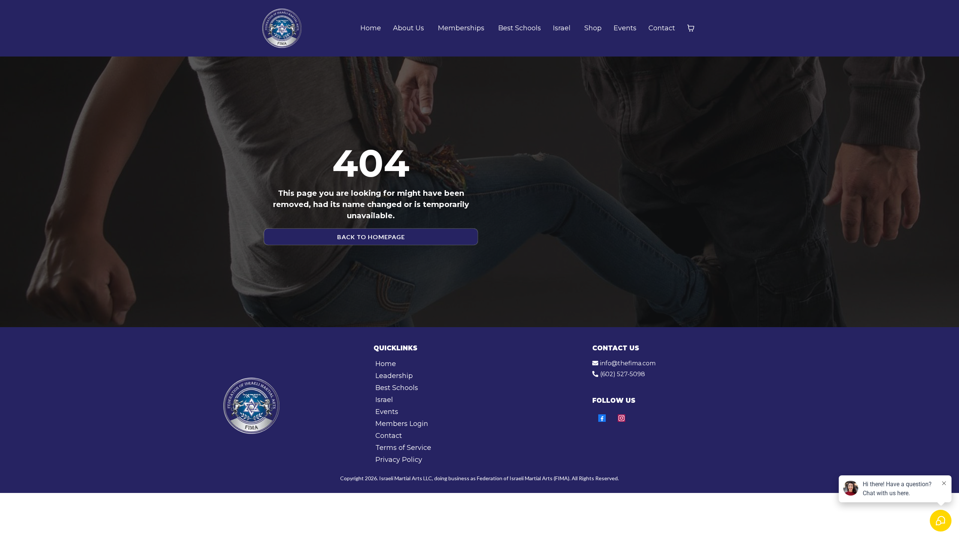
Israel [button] (562, 28)
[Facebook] (602, 418)
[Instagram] (621, 418)
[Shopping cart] (691, 28)
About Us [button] (409, 28)
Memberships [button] (462, 28)
